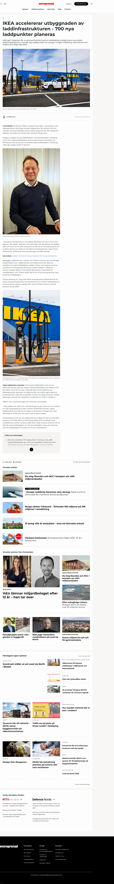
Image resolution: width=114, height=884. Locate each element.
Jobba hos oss (59, 856)
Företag (67, 9)
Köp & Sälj (51, 9)
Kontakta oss (59, 853)
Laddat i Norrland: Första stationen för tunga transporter (34, 256)
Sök (5, 4)
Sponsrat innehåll (44, 863)
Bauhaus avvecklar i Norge (12, 810)
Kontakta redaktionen (62, 849)
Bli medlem (27, 853)
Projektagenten (28, 859)
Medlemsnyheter (38, 9)
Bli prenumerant (29, 849)
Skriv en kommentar (82, 462)
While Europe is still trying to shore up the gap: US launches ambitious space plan (46, 806)
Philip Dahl (11, 117)
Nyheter (25, 9)
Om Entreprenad (60, 859)
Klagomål (42, 860)
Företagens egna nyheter (15, 656)
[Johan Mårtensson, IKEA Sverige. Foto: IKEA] (31, 191)
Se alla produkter (29, 862)
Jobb (59, 9)
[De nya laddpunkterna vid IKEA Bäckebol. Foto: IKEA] (46, 78)
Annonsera (27, 856)
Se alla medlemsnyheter (82, 784)
